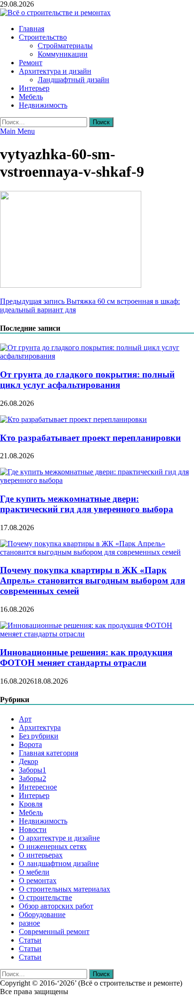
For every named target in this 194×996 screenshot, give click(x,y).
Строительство (43, 37)
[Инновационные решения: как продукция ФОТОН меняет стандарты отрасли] (97, 634)
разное (29, 923)
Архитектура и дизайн (55, 71)
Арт (25, 719)
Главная (31, 29)
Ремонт (30, 63)
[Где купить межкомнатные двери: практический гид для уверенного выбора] (97, 480)
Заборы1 (32, 770)
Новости (33, 829)
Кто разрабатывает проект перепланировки (90, 438)
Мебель (31, 97)
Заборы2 (32, 778)
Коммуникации (63, 54)
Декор (28, 761)
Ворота (30, 744)
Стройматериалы (65, 46)
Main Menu (17, 131)
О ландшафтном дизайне (59, 863)
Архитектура (40, 727)
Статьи (30, 940)
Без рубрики (38, 736)
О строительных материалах (64, 889)
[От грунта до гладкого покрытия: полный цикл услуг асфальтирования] (97, 356)
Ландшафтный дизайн (73, 80)
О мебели (34, 872)
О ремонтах (38, 880)
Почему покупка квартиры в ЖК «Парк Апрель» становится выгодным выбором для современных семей (92, 580)
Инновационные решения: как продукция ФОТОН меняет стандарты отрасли (86, 657)
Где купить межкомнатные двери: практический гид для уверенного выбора (86, 504)
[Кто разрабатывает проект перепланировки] (73, 419)
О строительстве (45, 897)
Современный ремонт (54, 931)
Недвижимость (43, 105)
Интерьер (34, 88)
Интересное (38, 787)
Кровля (30, 804)
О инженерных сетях (53, 846)
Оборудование (42, 914)
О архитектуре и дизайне (59, 838)
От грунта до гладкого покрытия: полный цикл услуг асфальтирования (87, 379)
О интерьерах (41, 855)
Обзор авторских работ (56, 906)
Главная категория (48, 753)
